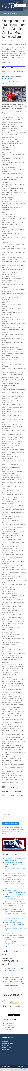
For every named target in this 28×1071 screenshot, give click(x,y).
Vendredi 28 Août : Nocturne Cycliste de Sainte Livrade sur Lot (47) (15, 914)
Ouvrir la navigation (12, 13)
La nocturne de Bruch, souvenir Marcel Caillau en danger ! (14, 978)
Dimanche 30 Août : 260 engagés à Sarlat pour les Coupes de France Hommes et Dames (14, 896)
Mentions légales (9, 1027)
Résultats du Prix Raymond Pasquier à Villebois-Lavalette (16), (15, 859)
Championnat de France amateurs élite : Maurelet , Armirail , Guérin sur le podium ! (14, 28)
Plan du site (8, 1029)
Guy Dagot (7, 987)
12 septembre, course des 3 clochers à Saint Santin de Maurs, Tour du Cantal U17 (15, 905)
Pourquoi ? (11, 1001)
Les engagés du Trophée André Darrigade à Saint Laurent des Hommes (15, 891)
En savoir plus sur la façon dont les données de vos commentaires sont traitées (13, 831)
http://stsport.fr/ (7, 78)
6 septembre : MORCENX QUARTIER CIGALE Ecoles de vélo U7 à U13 (14, 901)
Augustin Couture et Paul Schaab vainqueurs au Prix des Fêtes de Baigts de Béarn (15, 924)
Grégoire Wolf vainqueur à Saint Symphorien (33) (13, 942)
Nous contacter (9, 1025)
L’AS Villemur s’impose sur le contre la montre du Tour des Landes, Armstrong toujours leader (15, 875)
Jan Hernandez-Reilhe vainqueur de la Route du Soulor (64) (14, 933)
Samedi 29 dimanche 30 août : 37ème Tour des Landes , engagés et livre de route (14, 887)
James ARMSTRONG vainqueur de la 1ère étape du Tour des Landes (14, 880)
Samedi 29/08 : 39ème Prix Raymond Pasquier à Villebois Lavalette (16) (14, 910)
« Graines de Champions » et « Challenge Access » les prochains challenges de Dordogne (14, 918)
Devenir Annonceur (9, 1023)
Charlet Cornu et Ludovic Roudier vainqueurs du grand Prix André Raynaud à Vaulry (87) (15, 937)
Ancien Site (5, 1041)
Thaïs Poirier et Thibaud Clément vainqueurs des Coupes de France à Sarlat (14, 864)
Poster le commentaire (11, 823)
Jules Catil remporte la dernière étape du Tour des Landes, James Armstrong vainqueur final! (15, 870)
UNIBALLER (23, 1068)
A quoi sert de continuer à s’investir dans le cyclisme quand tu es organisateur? (14, 974)
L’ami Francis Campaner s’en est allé (14, 883)
